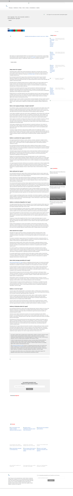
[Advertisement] (57, 159)
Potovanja (10, 7)
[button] (59, 1)
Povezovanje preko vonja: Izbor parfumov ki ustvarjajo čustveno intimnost (60, 39)
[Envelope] (9, 1)
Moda (20, 7)
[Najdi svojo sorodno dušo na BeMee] (36, 44)
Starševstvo (16, 7)
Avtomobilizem (32, 7)
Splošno (38, 7)
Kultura (27, 7)
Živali (24, 7)
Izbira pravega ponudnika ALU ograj (16, 262)
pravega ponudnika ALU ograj (18, 345)
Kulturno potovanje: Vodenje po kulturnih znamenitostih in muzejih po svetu (60, 66)
